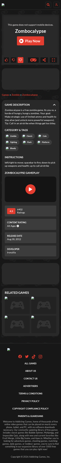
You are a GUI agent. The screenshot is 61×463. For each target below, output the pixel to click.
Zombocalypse (30, 94)
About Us (30, 371)
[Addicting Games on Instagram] (40, 358)
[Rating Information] (17, 226)
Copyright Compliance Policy (30, 408)
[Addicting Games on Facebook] (20, 357)
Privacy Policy (30, 401)
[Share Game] (44, 60)
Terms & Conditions (30, 393)
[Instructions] (33, 60)
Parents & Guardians (30, 416)
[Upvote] (6, 60)
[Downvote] (13, 60)
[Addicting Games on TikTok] (33, 358)
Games (5, 94)
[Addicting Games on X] (27, 357)
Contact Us (30, 378)
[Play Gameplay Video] (30, 189)
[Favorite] (20, 60)
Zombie (16, 94)
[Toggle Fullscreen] (53, 60)
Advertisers (30, 386)
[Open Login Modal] (56, 5)
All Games (30, 363)
